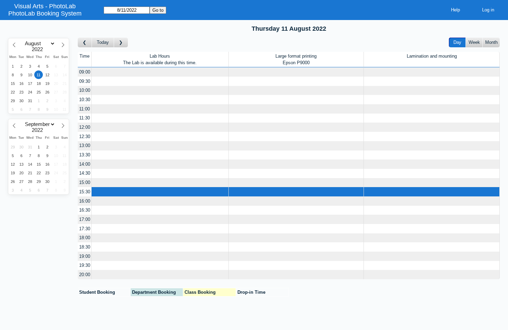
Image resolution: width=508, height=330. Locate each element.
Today (103, 42)
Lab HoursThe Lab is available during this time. (160, 60)
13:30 (84, 154)
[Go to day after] (121, 43)
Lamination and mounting (432, 56)
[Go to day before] (85, 43)
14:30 (84, 173)
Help (455, 9)
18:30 (84, 247)
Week (474, 42)
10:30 (84, 99)
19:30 (84, 265)
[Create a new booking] (160, 72)
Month (491, 42)
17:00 (84, 219)
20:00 (84, 274)
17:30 (84, 228)
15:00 (84, 182)
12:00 (84, 127)
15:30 (84, 191)
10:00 (84, 90)
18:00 (84, 237)
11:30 (84, 117)
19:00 (84, 256)
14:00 (84, 164)
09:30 (84, 81)
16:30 (84, 210)
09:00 (84, 72)
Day (457, 42)
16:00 (84, 201)
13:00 (84, 145)
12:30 (84, 136)
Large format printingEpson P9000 (296, 60)
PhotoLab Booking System (45, 13)
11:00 (84, 108)
